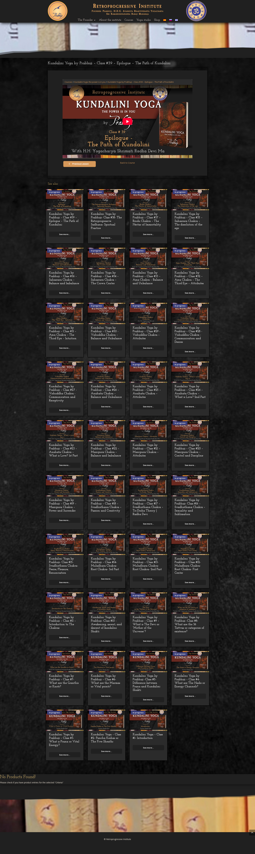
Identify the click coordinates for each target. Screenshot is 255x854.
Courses (128, 20)
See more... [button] (64, 234)
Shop (157, 20)
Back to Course (127, 162)
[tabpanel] (127, 121)
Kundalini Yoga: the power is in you (90, 82)
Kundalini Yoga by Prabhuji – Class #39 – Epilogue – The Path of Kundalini (141, 82)
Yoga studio (143, 20)
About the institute (110, 20)
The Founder (85, 20)
